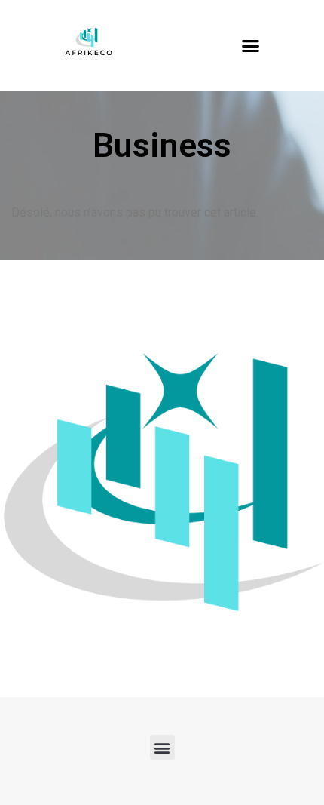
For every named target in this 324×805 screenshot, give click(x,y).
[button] (251, 45)
